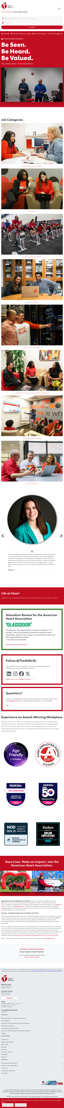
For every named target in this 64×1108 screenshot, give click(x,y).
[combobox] (32, 18)
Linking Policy (45, 1092)
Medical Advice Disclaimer (42, 1090)
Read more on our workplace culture (18, 679)
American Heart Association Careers (14, 1090)
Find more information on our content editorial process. (47, 971)
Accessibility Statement (9, 1092)
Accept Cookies (8, 1105)
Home (3, 12)
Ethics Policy (20, 1092)
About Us (9, 12)
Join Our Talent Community (22, 34)
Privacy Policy (30, 1090)
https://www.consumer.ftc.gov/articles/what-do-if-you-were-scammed (36, 935)
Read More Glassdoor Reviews (16, 645)
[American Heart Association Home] (14, 5)
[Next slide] (61, 535)
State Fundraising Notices (47, 1093)
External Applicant (56, 34)
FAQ (8, 706)
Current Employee (41, 34)
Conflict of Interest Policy (32, 1092)
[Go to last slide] (3, 535)
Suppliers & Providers (32, 1093)
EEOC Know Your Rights (32, 957)
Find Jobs (32, 27)
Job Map (6, 34)
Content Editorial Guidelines (17, 1093)
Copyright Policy (55, 1090)
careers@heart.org (12, 701)
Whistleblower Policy (56, 1092)
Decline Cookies (21, 1105)
